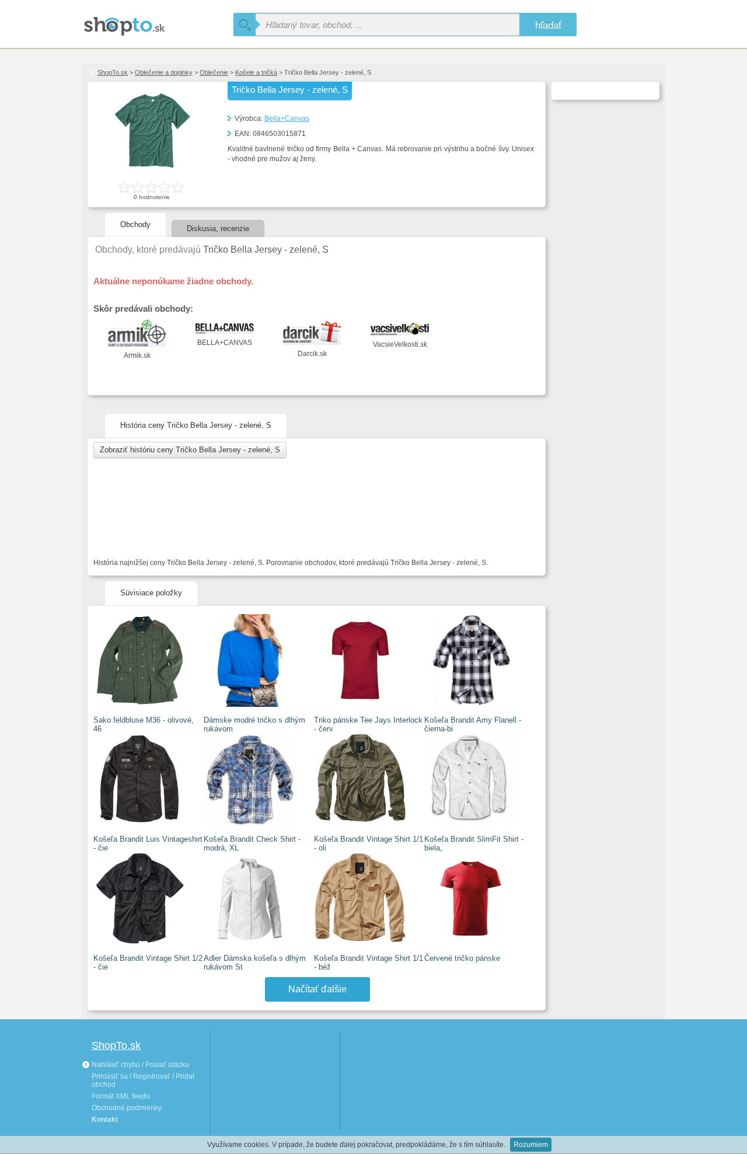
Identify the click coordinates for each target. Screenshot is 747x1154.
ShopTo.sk (112, 72)
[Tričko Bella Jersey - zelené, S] (151, 173)
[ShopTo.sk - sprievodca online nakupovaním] (157, 22)
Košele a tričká (256, 72)
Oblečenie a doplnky (164, 72)
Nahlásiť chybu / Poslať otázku (139, 1065)
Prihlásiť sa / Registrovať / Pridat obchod (143, 1080)
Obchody (135, 224)
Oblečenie (214, 72)
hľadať (548, 24)
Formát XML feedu (121, 1096)
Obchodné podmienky (127, 1108)
